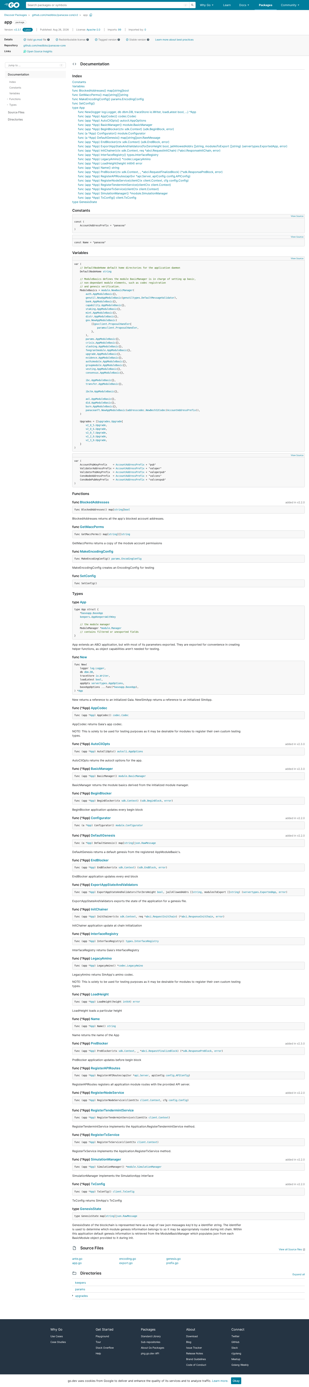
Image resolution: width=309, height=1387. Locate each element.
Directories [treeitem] (15, 119)
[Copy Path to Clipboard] (90, 15)
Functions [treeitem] (15, 98)
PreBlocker (99, 1043)
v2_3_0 (90, 440)
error (167, 800)
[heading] (15, 5)
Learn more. (220, 1381)
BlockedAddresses (94, 502)
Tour (98, 1341)
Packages (265, 5)
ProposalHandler (119, 324)
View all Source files (290, 1249)
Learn (227, 5)
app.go (77, 1263)
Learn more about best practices (174, 39)
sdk (123, 800)
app (85, 14)
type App (78, 107)
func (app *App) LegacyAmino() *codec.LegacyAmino (114, 159)
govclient (100, 324)
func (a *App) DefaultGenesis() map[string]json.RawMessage (119, 137)
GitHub (235, 1341)
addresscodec (135, 410)
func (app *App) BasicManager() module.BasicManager (115, 125)
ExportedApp (268, 892)
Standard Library (151, 1336)
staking (91, 309)
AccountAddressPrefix (181, 410)
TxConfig (98, 1184)
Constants (79, 82)
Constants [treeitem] (15, 87)
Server (144, 1075)
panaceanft (93, 410)
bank (88, 301)
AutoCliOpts (100, 744)
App (83, 602)
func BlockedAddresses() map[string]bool (100, 90)
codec (116, 715)
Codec (125, 715)
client (144, 1100)
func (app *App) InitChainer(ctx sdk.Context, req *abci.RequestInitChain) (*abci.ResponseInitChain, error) (149, 150)
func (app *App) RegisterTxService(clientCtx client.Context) (118, 189)
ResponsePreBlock (200, 1050)
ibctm (89, 391)
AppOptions (116, 683)
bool (127, 509)
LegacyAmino (101, 958)
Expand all (299, 1274)
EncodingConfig (131, 558)
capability (93, 305)
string (107, 271)
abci (148, 916)
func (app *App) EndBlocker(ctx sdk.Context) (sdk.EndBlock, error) (123, 142)
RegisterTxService (105, 1135)
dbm (86, 672)
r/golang (236, 1353)
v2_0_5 (90, 425)
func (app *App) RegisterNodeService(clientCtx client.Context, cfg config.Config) (133, 180)
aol (88, 398)
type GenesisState (84, 202)
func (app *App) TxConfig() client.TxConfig (107, 197)
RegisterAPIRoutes (105, 1068)
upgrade (91, 354)
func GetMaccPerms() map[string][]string (100, 95)
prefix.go (172, 1263)
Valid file (36, 39)
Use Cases (56, 1336)
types (129, 941)
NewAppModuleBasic (109, 297)
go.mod (37, 39)
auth (88, 294)
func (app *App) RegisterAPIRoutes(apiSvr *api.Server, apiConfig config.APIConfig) (134, 176)
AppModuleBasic (103, 294)
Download (192, 1336)
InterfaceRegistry (104, 934)
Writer (104, 675)
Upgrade (116, 421)
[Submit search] (192, 5)
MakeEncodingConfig (96, 551)
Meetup (235, 1359)
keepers (85, 616)
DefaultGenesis (103, 835)
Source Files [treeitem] (16, 112)
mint (88, 312)
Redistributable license (72, 39)
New (83, 657)
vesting (91, 368)
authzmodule (93, 361)
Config (183, 1100)
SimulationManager (106, 1159)
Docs (242, 5)
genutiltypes (131, 297)
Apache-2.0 (93, 29)
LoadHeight (100, 994)
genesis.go (173, 1258)
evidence (91, 357)
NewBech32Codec (156, 410)
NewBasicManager (122, 290)
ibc (88, 380)
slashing (91, 346)
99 (115, 29)
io (97, 675)
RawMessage (148, 843)
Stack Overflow (105, 1347)
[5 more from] (72, 1295)
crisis (90, 342)
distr (89, 316)
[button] (24, 39)
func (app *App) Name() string (98, 167)
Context (132, 800)
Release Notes (194, 1353)
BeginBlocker (101, 793)
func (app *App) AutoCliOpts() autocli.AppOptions (112, 120)
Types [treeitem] (12, 104)
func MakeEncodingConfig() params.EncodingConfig (108, 99)
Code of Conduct (196, 1364)
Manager (116, 628)
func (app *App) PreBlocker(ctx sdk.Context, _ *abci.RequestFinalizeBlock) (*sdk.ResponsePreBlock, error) (150, 172)
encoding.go (127, 1258)
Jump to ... (14, 65)
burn (88, 406)
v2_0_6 (90, 428)
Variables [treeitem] (14, 93)
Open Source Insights (39, 51)
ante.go (77, 1258)
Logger (100, 668)
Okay (236, 1381)
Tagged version (107, 39)
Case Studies (58, 1341)
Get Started (104, 1329)
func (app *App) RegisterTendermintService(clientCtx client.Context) (124, 185)
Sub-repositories (150, 1341)
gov (88, 320)
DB (91, 672)
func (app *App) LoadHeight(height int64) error (110, 163)
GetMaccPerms (92, 527)
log (92, 668)
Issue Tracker (194, 1347)
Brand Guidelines (196, 1359)
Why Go (205, 5)
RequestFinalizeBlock (163, 1050)
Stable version (138, 39)
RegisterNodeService (107, 1092)
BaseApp (98, 613)
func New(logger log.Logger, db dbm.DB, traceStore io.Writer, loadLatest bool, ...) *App (137, 112)
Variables (78, 86)
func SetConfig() (83, 103)
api (136, 1075)
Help (98, 1353)
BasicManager (102, 769)
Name (95, 1019)
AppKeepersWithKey (103, 616)
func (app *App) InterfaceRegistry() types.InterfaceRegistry (118, 155)
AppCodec (99, 708)
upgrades (104, 421)
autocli (122, 751)
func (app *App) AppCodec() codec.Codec (107, 116)
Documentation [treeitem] (18, 74)
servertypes (99, 683)
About (190, 1329)
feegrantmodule (96, 350)
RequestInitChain (164, 916)
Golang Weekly (240, 1364)
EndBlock (150, 867)
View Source (297, 216)
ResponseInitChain (201, 916)
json (137, 843)
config (170, 1075)
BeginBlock (154, 800)
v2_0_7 (90, 432)
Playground (102, 1336)
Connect (237, 1329)
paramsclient (105, 327)
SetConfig (88, 576)
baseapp (86, 613)
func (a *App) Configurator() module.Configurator (112, 133)
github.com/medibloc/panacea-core (44, 45)
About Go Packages (152, 1347)
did (88, 402)
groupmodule (93, 365)
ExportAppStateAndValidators (114, 885)
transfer (91, 383)
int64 (126, 1001)
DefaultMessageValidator (157, 297)
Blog (188, 1341)
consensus (92, 372)
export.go (126, 1263)
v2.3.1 (13, 29)
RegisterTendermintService (112, 1110)
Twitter (235, 1336)
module (105, 290)
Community (288, 5)
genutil (91, 297)
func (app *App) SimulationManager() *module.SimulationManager (123, 193)
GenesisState (90, 1209)
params (90, 339)
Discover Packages (15, 14)
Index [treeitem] (12, 81)
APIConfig (182, 1075)
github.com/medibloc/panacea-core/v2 (55, 14)
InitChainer (99, 909)
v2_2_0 (90, 436)
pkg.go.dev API (150, 1353)
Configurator (101, 818)
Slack (234, 1347)
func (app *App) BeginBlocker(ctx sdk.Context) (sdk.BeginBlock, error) (126, 129)
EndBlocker (100, 860)
